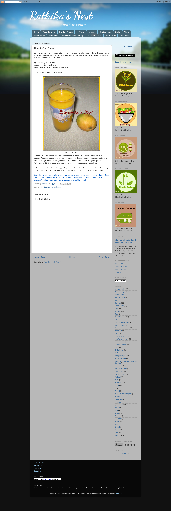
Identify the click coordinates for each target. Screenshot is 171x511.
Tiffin (116, 433)
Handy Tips (119, 264)
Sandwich (118, 419)
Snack (117, 421)
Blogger (119, 494)
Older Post (104, 257)
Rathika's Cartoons (94, 36)
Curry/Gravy (119, 306)
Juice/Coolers (45, 187)
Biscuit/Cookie (120, 297)
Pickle (117, 385)
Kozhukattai (119, 350)
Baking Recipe (120, 292)
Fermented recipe (121, 322)
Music (126, 32)
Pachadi (118, 377)
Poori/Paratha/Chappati (123, 394)
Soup (116, 424)
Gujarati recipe (120, 325)
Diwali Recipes (120, 317)
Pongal (117, 391)
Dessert (117, 311)
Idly (116, 333)
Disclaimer (37, 471)
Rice (116, 410)
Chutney (118, 303)
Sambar (117, 416)
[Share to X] (66, 184)
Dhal (116, 314)
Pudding (118, 402)
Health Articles (39, 36)
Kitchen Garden (120, 345)
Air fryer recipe (120, 289)
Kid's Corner (124, 36)
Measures (118, 272)
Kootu (117, 347)
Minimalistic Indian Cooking (72, 36)
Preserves (118, 399)
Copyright (37, 468)
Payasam (118, 383)
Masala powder (120, 358)
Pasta (117, 380)
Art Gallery (81, 32)
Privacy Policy (39, 465)
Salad (117, 413)
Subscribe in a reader (123, 62)
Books (117, 32)
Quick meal (119, 405)
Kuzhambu (118, 353)
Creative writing (105, 32)
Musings (92, 32)
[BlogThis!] (63, 184)
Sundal (117, 427)
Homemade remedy (122, 328)
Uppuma (118, 435)
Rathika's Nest (61, 15)
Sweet (117, 430)
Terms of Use (39, 463)
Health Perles (110, 36)
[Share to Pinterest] (70, 184)
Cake (116, 300)
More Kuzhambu (121, 369)
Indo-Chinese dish (121, 336)
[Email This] (61, 184)
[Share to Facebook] (68, 184)
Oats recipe (119, 371)
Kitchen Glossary (121, 266)
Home (36, 32)
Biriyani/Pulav (119, 294)
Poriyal (117, 396)
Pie (116, 388)
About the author (49, 32)
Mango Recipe (56, 187)
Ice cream (118, 331)
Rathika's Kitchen (66, 32)
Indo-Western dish (121, 339)
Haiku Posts (53, 36)
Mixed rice (118, 366)
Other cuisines (120, 374)
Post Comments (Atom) (52, 262)
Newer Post (39, 257)
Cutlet (117, 308)
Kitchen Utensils (120, 269)
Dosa (116, 319)
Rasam (117, 407)
